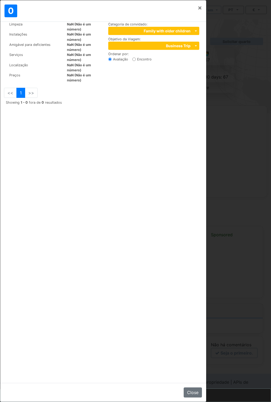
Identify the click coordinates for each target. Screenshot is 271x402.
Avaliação (120, 59)
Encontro (144, 59)
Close (192, 392)
